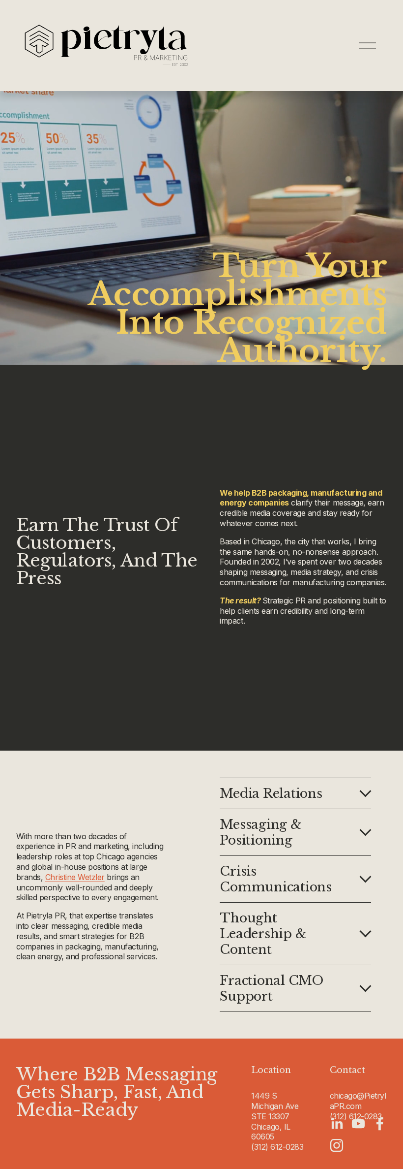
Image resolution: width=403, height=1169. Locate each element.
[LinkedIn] (337, 1124)
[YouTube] (358, 1124)
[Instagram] (337, 1145)
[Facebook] (380, 1124)
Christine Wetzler (75, 877)
